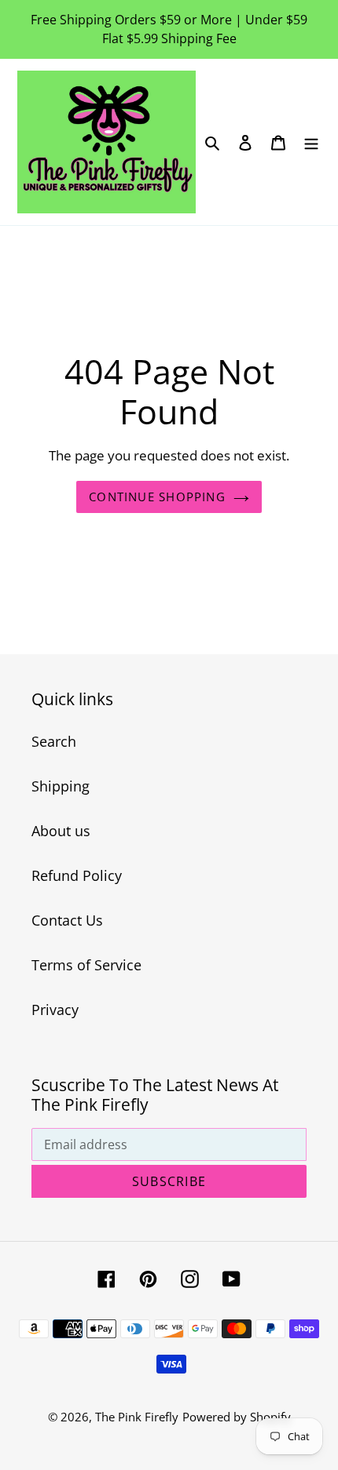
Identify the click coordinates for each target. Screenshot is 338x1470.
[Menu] (311, 141)
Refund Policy (76, 875)
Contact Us (67, 920)
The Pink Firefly (136, 1417)
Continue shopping (157, 496)
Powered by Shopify (236, 1417)
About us (60, 830)
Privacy (55, 1009)
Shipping (60, 786)
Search (53, 741)
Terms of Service (86, 964)
